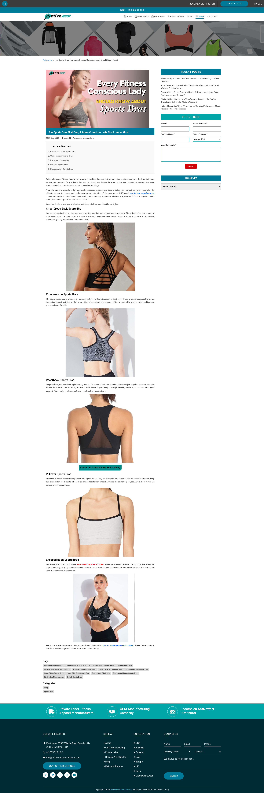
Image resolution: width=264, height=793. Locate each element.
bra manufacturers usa (53, 665)
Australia (139, 748)
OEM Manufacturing (115, 748)
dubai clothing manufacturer (84, 669)
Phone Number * (200, 123)
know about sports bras (54, 673)
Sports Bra (48, 692)
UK (137, 766)
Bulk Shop (159, 16)
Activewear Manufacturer (121, 789)
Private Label (177, 16)
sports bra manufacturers (142, 193)
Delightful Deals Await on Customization (132, 10)
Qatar (138, 771)
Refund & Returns (114, 766)
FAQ (191, 16)
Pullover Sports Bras (59, 165)
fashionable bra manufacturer (111, 669)
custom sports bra (124, 665)
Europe (139, 762)
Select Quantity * (200, 134)
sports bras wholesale (101, 673)
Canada (139, 752)
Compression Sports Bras (61, 156)
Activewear (47, 60)
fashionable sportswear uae (137, 669)
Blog (201, 16)
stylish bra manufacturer (54, 677)
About (108, 743)
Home (129, 16)
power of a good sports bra (78, 673)
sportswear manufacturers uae (125, 673)
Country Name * (168, 134)
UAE (137, 757)
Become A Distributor (115, 757)
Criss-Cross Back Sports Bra (62, 151)
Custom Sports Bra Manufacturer (57, 669)
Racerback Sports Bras (60, 160)
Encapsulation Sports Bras (61, 169)
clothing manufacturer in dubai (101, 665)
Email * (164, 123)
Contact (213, 16)
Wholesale (143, 16)
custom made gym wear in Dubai (118, 645)
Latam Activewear (144, 776)
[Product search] (5, 3)
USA (137, 743)
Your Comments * (168, 145)
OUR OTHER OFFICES (62, 765)
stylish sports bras (74, 677)
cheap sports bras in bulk (76, 665)
